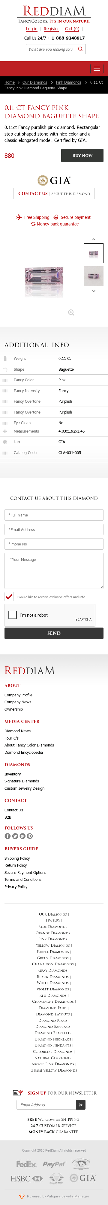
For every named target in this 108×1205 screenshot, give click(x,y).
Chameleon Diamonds (53, 964)
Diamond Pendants (52, 1045)
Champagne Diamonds (53, 1002)
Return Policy (15, 865)
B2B (7, 817)
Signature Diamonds (21, 780)
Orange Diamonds (53, 933)
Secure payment (75, 217)
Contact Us (13, 809)
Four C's (11, 738)
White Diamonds (53, 983)
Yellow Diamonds (53, 946)
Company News (17, 701)
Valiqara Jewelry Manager (68, 1196)
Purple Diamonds (53, 952)
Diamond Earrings (52, 1027)
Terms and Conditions (22, 879)
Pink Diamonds (68, 82)
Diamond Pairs (53, 1008)
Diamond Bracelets (52, 1033)
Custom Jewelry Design (24, 788)
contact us (32, 194)
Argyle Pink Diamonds (53, 1064)
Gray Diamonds (53, 971)
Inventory (12, 774)
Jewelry (53, 920)
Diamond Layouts (53, 1014)
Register (51, 28)
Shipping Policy (17, 858)
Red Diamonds (53, 996)
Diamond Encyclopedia (23, 752)
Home (9, 82)
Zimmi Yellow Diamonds (54, 1070)
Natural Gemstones (52, 1058)
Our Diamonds (34, 82)
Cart (72, 28)
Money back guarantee (58, 224)
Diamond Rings (53, 1021)
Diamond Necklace (52, 1039)
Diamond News (17, 730)
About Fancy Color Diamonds (29, 745)
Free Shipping (36, 217)
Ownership (13, 709)
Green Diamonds (53, 958)
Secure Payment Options (25, 872)
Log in (32, 28)
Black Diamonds (53, 977)
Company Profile (18, 694)
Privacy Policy (15, 886)
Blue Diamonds (52, 927)
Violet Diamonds (53, 989)
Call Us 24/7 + (54, 38)
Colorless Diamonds (53, 1052)
